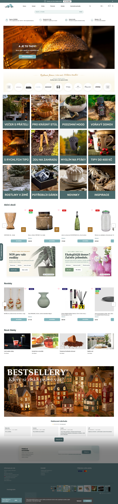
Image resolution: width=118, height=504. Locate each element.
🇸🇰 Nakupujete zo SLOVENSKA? (10, 476)
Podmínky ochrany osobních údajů (11, 474)
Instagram (43, 474)
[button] (6, 47)
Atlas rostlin (25, 269)
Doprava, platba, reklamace (10, 470)
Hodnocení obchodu (59, 421)
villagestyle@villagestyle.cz (46, 470)
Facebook (43, 473)
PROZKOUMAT (27, 57)
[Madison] (21, 87)
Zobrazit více (59, 439)
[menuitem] (26, 6)
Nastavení (79, 500)
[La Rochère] (11, 87)
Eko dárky (78, 269)
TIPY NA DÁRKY (67, 1)
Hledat (80, 11)
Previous (4, 226)
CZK (101, 6)
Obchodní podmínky (8, 473)
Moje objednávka (7, 480)
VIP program (6, 479)
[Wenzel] (41, 87)
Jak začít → (69, 269)
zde (40, 500)
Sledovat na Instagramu (106, 493)
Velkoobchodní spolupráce (9, 477)
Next (114, 226)
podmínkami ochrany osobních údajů (75, 454)
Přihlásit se (86, 452)
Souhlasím (88, 500)
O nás (5, 471)
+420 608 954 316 (44, 471)
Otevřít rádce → (14, 269)
